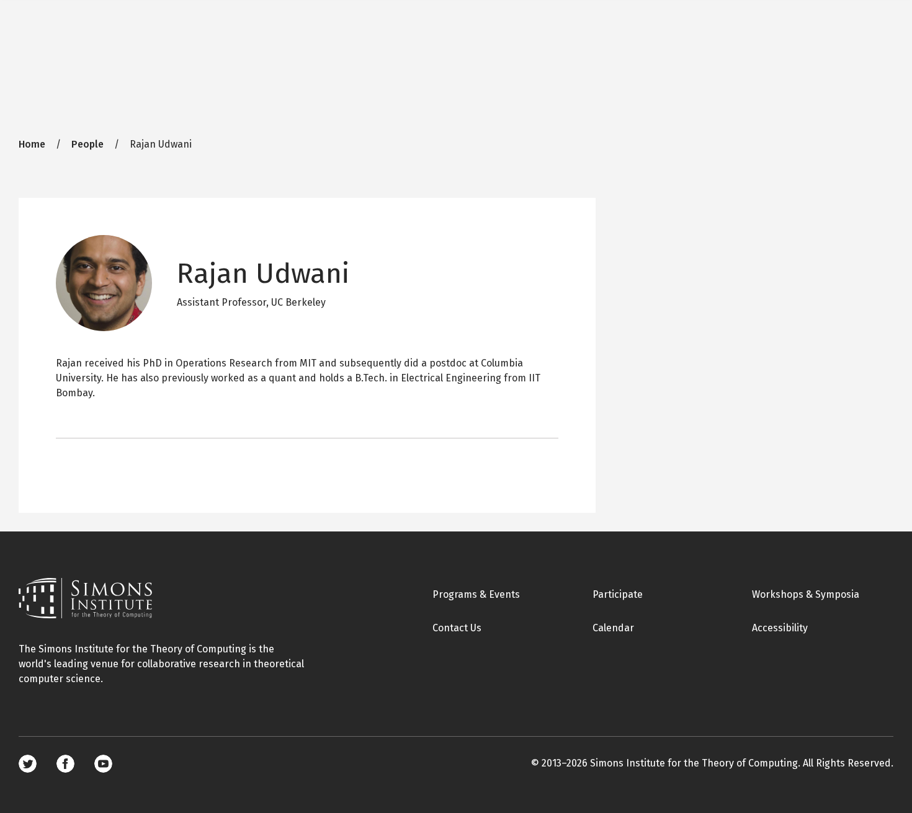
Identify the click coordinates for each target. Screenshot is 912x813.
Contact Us (456, 628)
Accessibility (780, 628)
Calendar (613, 628)
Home (32, 144)
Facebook (65, 764)
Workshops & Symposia (805, 594)
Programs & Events (476, 594)
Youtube (103, 764)
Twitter (28, 764)
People (87, 144)
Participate (617, 594)
